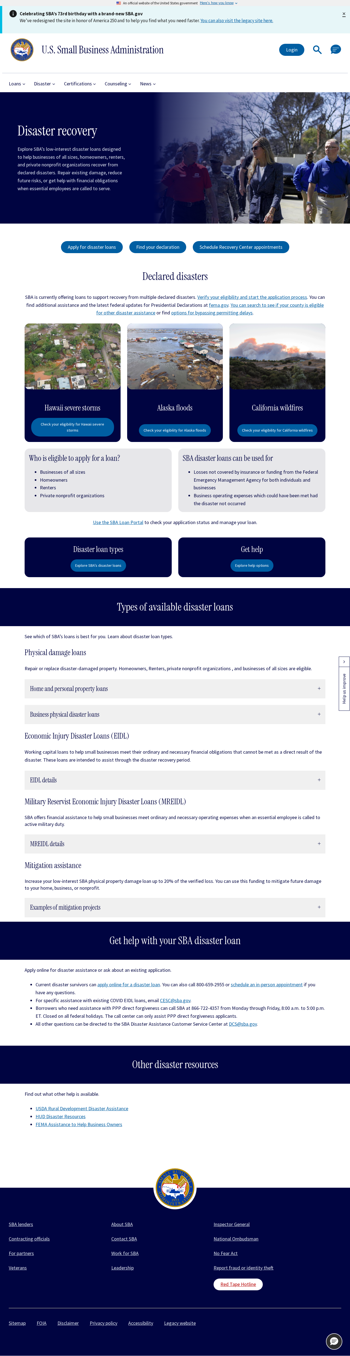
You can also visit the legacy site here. (236, 21)
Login (292, 50)
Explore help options (252, 565)
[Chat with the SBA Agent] (336, 50)
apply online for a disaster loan (128, 984)
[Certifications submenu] (94, 83)
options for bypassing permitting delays (212, 313)
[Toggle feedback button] (344, 662)
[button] (317, 49)
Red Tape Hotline (238, 1284)
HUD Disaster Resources (61, 1116)
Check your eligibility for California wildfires (277, 430)
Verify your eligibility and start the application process (252, 297)
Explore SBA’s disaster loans (98, 565)
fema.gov (218, 305)
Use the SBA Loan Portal (118, 522)
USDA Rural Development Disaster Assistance (82, 1108)
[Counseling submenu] (129, 83)
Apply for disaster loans (92, 247)
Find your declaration (157, 247)
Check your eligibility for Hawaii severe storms (72, 427)
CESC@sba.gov (175, 1000)
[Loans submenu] (23, 83)
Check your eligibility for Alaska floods (175, 430)
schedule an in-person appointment (267, 984)
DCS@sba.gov (243, 1024)
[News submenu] (154, 83)
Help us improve (344, 688)
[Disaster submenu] (53, 83)
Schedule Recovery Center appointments (241, 247)
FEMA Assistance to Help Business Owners (79, 1124)
